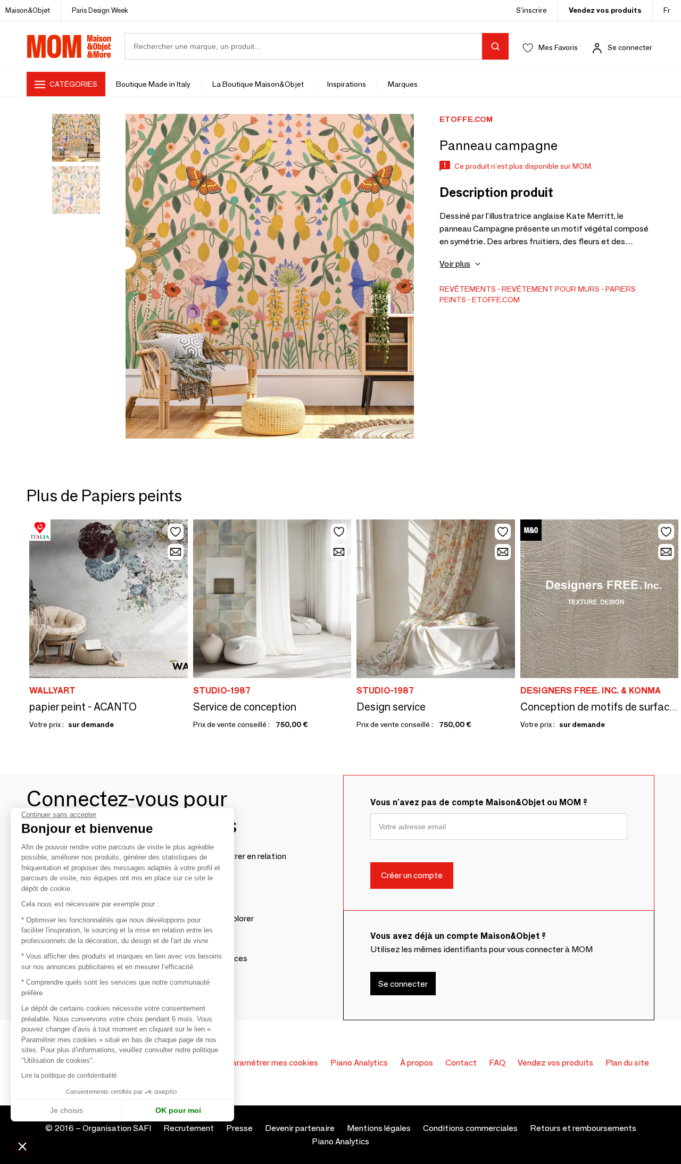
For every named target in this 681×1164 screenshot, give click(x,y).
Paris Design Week (100, 10)
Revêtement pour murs (551, 289)
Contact (461, 1063)
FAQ (497, 1063)
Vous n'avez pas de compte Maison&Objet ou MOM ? (478, 802)
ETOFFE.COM (496, 299)
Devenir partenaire (300, 1128)
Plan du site (627, 1063)
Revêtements (467, 289)
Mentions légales (379, 1128)
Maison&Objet (27, 10)
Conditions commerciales (470, 1128)
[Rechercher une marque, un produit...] (495, 46)
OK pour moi (178, 1110)
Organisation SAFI (116, 1128)
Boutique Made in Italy (153, 84)
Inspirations (346, 84)
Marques (403, 84)
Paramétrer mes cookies (272, 1063)
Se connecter (630, 47)
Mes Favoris (558, 47)
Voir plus (454, 264)
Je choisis (66, 1110)
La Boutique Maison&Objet (258, 84)
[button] (22, 1146)
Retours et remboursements (583, 1128)
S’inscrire (531, 10)
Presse (239, 1128)
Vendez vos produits (605, 10)
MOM (69, 46)
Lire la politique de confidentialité (69, 1075)
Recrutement (188, 1128)
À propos (416, 1063)
